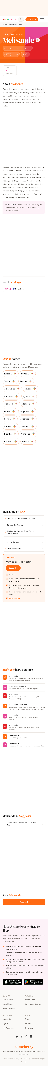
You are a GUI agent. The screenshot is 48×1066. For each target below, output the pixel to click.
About (28, 1023)
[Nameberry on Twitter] (17, 1036)
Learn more (14, 598)
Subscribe (32, 19)
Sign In (5, 1023)
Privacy (27, 1059)
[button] (24, 902)
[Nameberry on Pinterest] (26, 1036)
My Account (8, 1028)
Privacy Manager (38, 1059)
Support (24, 1062)
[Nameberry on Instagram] (31, 1036)
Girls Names (8, 1000)
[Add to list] (38, 40)
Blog (27, 1019)
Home (5, 25)
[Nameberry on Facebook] (21, 1036)
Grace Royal (10, 34)
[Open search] (21, 19)
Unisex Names (9, 1008)
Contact (29, 1028)
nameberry (24, 1046)
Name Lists (30, 1000)
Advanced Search (33, 1004)
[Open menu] (42, 19)
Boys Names (8, 1004)
